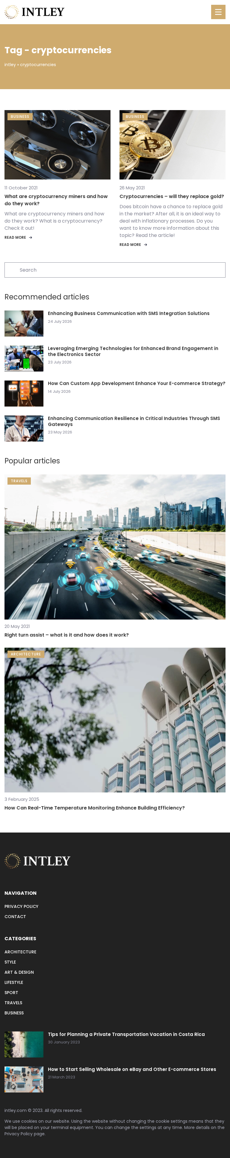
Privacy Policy (18, 1134)
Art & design (19, 972)
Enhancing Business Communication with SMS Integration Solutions (129, 313)
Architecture (20, 952)
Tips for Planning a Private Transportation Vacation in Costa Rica (126, 1034)
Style (10, 962)
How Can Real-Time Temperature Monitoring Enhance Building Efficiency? (94, 807)
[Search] (11, 269)
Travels (13, 1003)
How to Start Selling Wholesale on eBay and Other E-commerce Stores (132, 1069)
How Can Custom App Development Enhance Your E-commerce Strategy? (137, 383)
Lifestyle (13, 982)
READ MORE (15, 237)
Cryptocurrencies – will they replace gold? (171, 196)
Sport (11, 993)
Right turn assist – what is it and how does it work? (66, 635)
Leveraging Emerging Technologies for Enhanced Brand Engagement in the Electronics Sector (133, 351)
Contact (15, 917)
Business (14, 1013)
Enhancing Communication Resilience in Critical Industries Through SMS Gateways (134, 421)
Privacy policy (21, 906)
